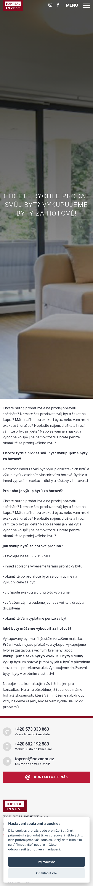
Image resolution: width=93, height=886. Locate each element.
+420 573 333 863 (32, 729)
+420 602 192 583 (32, 744)
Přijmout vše (46, 862)
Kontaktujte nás (50, 777)
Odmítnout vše (46, 873)
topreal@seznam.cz (34, 758)
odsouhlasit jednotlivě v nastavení (34, 849)
